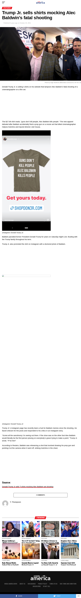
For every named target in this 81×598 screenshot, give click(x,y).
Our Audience (32, 584)
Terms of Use (53, 584)
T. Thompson (15, 502)
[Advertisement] (40, 106)
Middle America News (10, 584)
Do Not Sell (46, 586)
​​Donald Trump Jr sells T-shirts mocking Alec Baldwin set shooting (27, 487)
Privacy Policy (42, 584)
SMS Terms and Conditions (68, 584)
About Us (22, 584)
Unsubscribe (37, 586)
